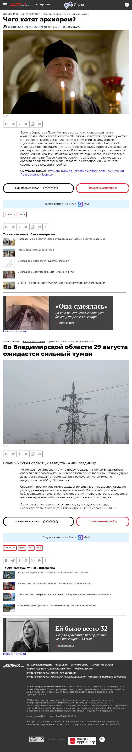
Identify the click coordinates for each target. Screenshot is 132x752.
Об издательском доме (39, 665)
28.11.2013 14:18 (10, 14)
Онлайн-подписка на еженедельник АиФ (48, 669)
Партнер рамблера (56, 739)
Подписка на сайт (84, 669)
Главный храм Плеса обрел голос (36, 250)
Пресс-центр (61, 665)
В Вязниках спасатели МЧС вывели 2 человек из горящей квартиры (54, 583)
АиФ (5, 116)
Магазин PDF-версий (102, 665)
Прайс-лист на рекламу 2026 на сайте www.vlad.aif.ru (56, 677)
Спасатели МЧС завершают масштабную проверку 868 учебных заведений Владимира (64, 594)
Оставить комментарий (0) (103, 188)
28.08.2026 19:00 (11, 341)
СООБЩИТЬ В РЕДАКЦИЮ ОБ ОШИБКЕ (107, 677)
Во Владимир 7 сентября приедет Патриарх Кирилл (46, 272)
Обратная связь (79, 665)
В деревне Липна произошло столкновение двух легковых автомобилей (57, 605)
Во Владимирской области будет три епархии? (43, 261)
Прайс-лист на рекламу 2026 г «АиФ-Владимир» (51, 673)
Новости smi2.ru (14, 331)
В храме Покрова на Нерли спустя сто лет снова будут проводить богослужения (61, 283)
